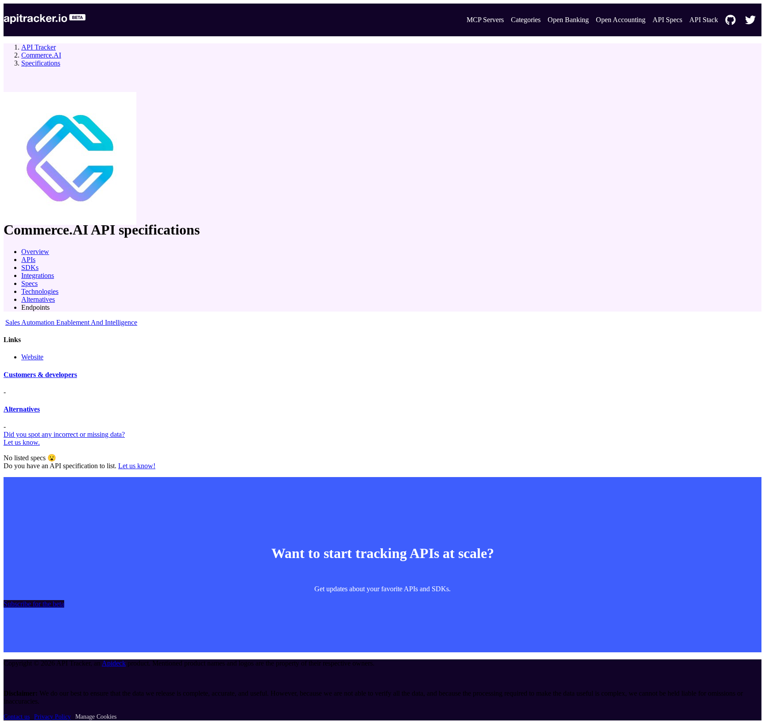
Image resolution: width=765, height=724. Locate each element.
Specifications (40, 63)
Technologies (39, 291)
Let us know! (136, 466)
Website (32, 357)
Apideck (114, 663)
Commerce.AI (41, 55)
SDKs (30, 267)
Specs (29, 283)
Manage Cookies (95, 716)
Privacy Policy (52, 716)
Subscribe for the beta (34, 604)
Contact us (17, 716)
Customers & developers (40, 374)
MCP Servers (485, 19)
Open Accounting (620, 19)
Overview (35, 251)
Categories (526, 19)
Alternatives (38, 299)
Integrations (37, 275)
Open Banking (568, 19)
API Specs (667, 19)
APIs (28, 259)
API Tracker (38, 47)
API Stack (703, 19)
